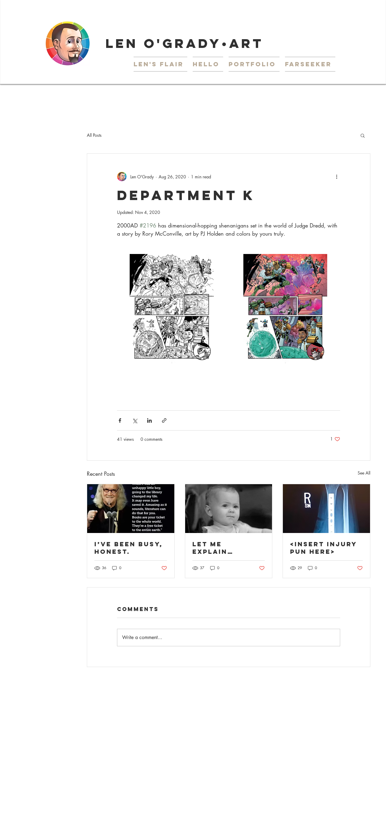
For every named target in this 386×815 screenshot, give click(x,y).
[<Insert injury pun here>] (326, 508)
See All (364, 473)
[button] (254, 64)
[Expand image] (172, 309)
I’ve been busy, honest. (128, 547)
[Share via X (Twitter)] (135, 420)
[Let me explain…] (228, 508)
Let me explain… (213, 547)
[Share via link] (164, 420)
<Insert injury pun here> (323, 547)
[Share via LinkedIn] (149, 420)
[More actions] (336, 176)
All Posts (94, 135)
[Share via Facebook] (120, 420)
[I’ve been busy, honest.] (130, 508)
